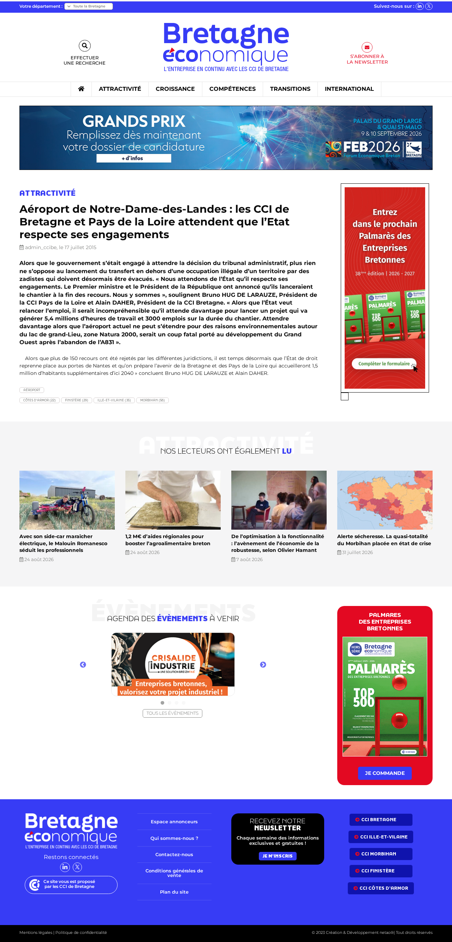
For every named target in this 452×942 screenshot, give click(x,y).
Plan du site (174, 892)
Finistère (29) (76, 400)
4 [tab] (183, 703)
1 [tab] (162, 703)
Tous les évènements (172, 713)
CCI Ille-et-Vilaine (384, 837)
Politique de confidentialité (80, 932)
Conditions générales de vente (174, 873)
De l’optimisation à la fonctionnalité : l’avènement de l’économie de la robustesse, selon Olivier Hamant (277, 543)
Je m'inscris (278, 856)
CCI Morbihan (378, 854)
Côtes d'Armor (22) (39, 400)
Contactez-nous (174, 854)
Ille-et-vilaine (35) (114, 400)
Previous (83, 665)
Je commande (385, 773)
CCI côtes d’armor (383, 888)
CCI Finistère (377, 871)
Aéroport (31, 390)
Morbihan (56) (152, 400)
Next (263, 665)
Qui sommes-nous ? (174, 838)
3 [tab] (176, 703)
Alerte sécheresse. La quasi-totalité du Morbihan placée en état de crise (384, 540)
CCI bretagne (378, 820)
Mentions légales (35, 932)
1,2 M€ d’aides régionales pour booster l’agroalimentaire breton (167, 540)
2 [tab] (169, 703)
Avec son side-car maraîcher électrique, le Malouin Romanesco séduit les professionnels (63, 543)
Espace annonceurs (174, 821)
